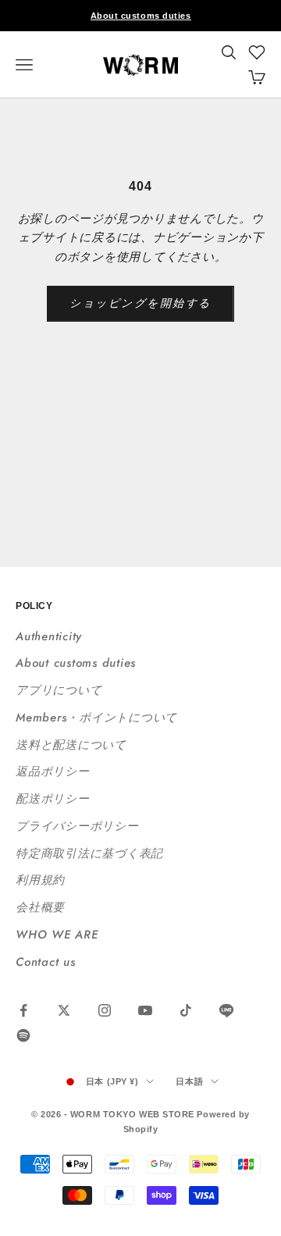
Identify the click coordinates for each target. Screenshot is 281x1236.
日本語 (189, 1081)
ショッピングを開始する (140, 303)
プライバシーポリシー (77, 826)
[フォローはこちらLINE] (226, 1010)
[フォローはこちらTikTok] (186, 1010)
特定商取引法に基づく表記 (89, 853)
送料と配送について (71, 744)
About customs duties (141, 15)
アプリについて (58, 690)
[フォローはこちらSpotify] (23, 1035)
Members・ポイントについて (96, 717)
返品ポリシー (53, 771)
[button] (256, 52)
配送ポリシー (53, 798)
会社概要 (40, 907)
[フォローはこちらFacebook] (23, 1010)
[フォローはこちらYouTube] (145, 1010)
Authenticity (49, 636)
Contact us (46, 962)
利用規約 (40, 880)
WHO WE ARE (57, 934)
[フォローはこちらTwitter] (64, 1010)
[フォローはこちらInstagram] (104, 1010)
